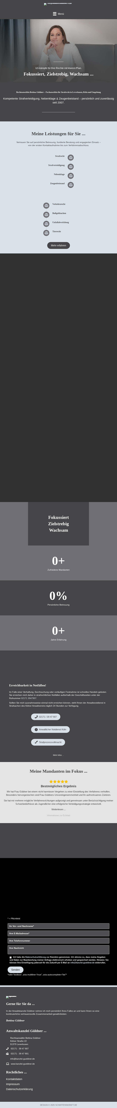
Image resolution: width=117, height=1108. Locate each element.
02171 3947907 (28, 698)
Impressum (13, 1084)
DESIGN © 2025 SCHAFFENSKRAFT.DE (58, 1105)
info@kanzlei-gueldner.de (82, 963)
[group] (58, 563)
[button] (58, 755)
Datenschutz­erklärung (19, 1089)
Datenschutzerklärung (35, 957)
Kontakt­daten (14, 1079)
